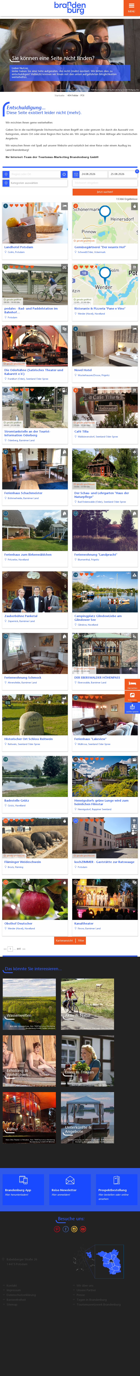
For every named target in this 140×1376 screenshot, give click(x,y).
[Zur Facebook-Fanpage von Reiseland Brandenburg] (65, 1230)
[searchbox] (27, 174)
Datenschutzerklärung (21, 1295)
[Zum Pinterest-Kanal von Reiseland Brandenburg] (57, 1230)
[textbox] (23, 183)
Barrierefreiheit (16, 1300)
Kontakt (12, 1285)
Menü (131, 11)
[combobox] (34, 174)
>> (23, 949)
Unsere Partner (86, 1290)
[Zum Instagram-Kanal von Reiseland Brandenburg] (74, 1230)
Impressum (14, 1290)
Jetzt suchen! (105, 192)
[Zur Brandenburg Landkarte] (98, 1263)
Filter (81, 940)
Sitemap (12, 1304)
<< (5, 949)
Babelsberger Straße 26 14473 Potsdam (22, 1262)
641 (19, 949)
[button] (132, 696)
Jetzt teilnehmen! (114, 1368)
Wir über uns (85, 1285)
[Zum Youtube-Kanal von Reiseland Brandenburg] (83, 1230)
